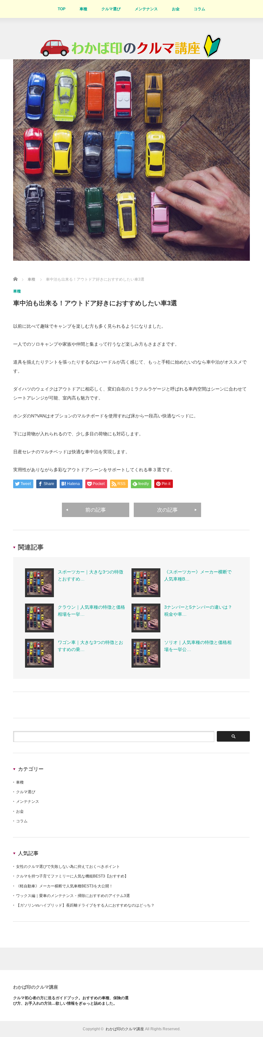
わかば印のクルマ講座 (35, 987)
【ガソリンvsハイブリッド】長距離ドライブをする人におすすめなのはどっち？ (85, 905)
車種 (83, 9)
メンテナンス (146, 9)
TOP (61, 9)
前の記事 (95, 510)
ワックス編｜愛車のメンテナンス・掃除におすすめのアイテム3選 (73, 895)
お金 (176, 9)
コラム (199, 9)
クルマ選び (111, 9)
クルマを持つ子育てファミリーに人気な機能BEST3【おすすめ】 (72, 876)
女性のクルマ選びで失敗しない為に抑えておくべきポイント (68, 866)
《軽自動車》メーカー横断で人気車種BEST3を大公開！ (64, 886)
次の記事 (167, 510)
